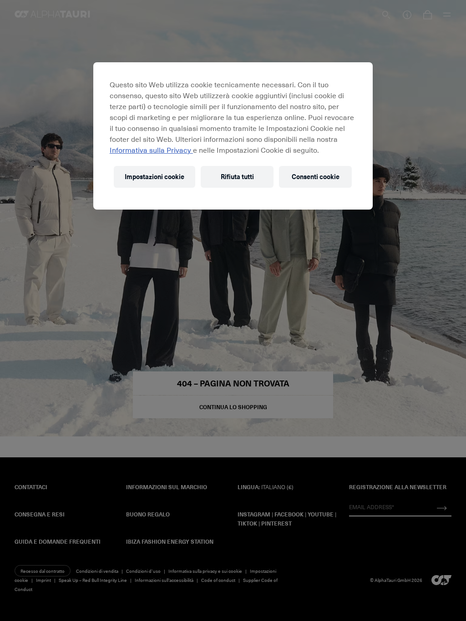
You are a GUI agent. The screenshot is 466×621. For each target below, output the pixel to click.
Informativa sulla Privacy (151, 149)
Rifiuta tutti (237, 176)
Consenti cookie (315, 176)
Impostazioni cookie (154, 176)
